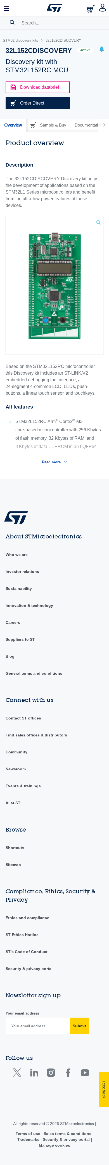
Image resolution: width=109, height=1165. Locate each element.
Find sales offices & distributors (36, 735)
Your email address (22, 1013)
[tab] (13, 125)
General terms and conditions (34, 673)
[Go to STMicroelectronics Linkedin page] (34, 1074)
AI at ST (13, 803)
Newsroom (16, 769)
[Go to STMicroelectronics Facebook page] (67, 1074)
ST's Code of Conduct (27, 951)
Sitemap (13, 864)
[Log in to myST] (102, 8)
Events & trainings (23, 786)
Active (85, 50)
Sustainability (19, 588)
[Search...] (12, 22)
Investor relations (22, 571)
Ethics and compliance (27, 918)
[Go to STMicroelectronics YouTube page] (85, 1074)
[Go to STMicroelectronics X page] (18, 1074)
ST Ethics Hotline (22, 935)
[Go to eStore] (91, 9)
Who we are (17, 554)
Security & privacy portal (29, 968)
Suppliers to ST (20, 639)
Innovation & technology (29, 605)
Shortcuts (15, 847)
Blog (10, 656)
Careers (13, 622)
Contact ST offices (23, 718)
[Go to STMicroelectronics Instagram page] (50, 1074)
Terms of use (28, 1133)
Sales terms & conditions (67, 1133)
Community (16, 752)
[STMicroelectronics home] (54, 8)
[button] (6, 8)
